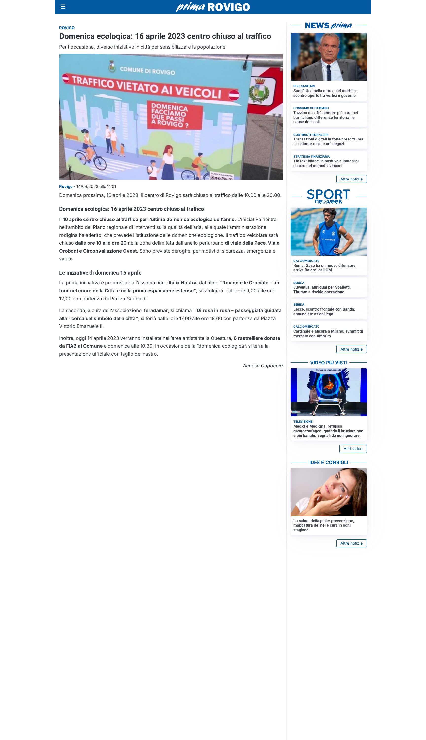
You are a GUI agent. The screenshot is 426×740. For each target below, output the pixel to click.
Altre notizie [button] (351, 179)
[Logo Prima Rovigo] (213, 7)
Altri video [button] (353, 448)
